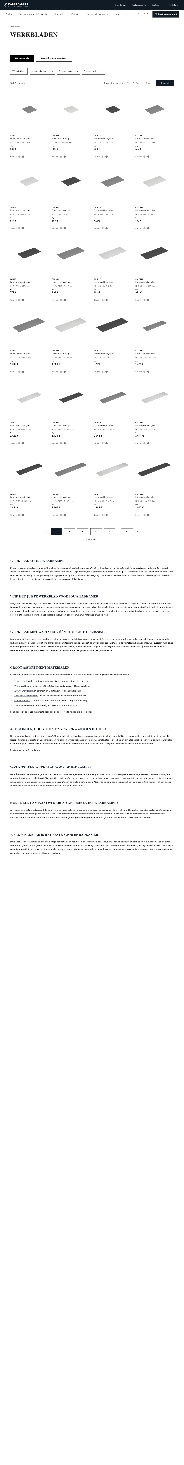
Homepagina (15, 26)
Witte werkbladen (23, 686)
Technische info (139, 5)
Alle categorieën (22, 58)
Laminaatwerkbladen (24, 705)
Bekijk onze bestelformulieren (25, 750)
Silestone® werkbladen (26, 695)
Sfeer (148, 83)
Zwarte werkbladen (24, 691)
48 (132, 83)
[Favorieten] (146, 14)
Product (165, 83)
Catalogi (75, 14)
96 (137, 83)
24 (128, 83)
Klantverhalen (122, 14)
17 (127, 531)
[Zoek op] (138, 14)
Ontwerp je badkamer (97, 14)
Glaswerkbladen (22, 700)
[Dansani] (16, 5)
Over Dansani (120, 5)
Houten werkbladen (24, 681)
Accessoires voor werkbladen (54, 58)
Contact (155, 5)
